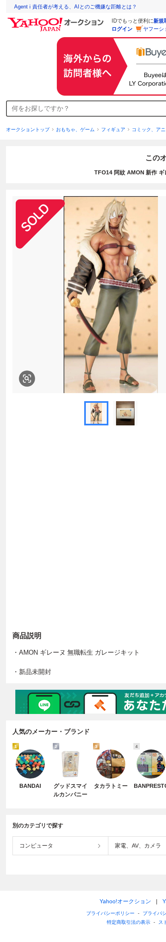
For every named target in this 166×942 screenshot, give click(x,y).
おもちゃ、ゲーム (75, 129)
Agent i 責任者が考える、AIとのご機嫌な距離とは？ (75, 7)
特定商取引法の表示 (128, 922)
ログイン (122, 29)
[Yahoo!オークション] (57, 20)
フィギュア (113, 129)
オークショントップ (28, 129)
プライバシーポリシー (110, 913)
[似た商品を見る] (27, 379)
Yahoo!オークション (125, 901)
